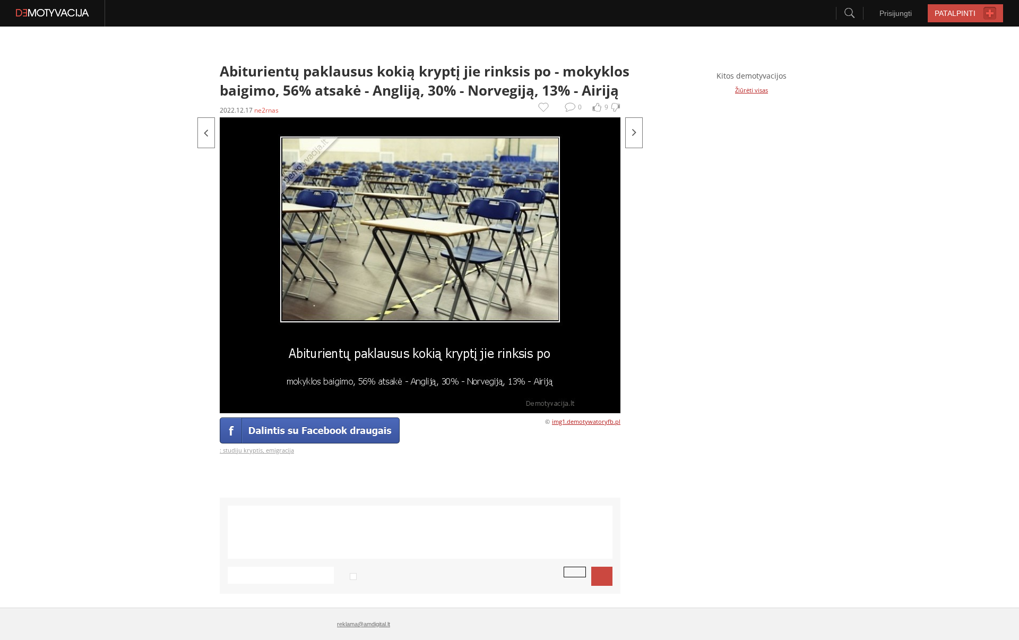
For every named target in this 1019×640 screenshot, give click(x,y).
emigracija (280, 450)
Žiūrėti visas (751, 90)
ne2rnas (266, 110)
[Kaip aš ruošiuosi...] (634, 132)
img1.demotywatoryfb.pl (586, 421)
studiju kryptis (243, 450)
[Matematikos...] (206, 132)
